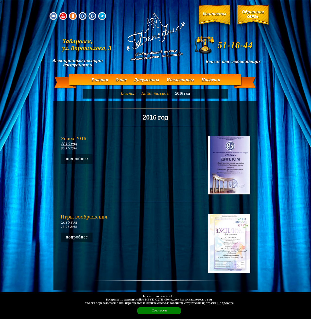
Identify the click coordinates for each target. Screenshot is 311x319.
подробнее (77, 159)
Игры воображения (84, 217)
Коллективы (180, 80)
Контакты (214, 14)
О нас (120, 80)
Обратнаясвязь (253, 14)
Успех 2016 (73, 139)
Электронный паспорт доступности (77, 62)
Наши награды (155, 94)
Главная (99, 80)
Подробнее (225, 303)
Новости (210, 80)
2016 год (69, 144)
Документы (146, 80)
